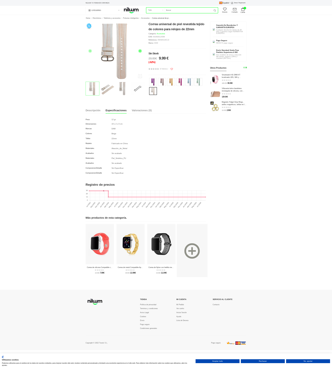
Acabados (90, 153)
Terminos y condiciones (149, 308)
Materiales (90, 148)
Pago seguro (145, 324)
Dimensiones (91, 124)
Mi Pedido (180, 305)
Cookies (143, 316)
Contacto (216, 305)
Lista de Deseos (182, 320)
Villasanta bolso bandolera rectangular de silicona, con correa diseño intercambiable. (233, 90)
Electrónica (97, 18)
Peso (88, 119)
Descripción (93, 110)
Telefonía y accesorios (112, 18)
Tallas (88, 138)
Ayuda (178, 316)
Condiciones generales (148, 328)
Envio (142, 320)
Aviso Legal (144, 312)
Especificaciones (116, 110)
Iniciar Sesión (181, 312)
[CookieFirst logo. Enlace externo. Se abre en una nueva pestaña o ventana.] (3, 357)
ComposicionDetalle (94, 168)
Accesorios (145, 18)
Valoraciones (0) (142, 110)
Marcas (89, 128)
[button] (104, 10)
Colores (89, 133)
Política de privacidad (148, 305)
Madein (89, 143)
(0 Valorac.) (164, 69)
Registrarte (241, 3)
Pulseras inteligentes (131, 18)
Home (88, 18)
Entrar (236, 3)
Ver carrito (180, 308)
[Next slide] (140, 51)
